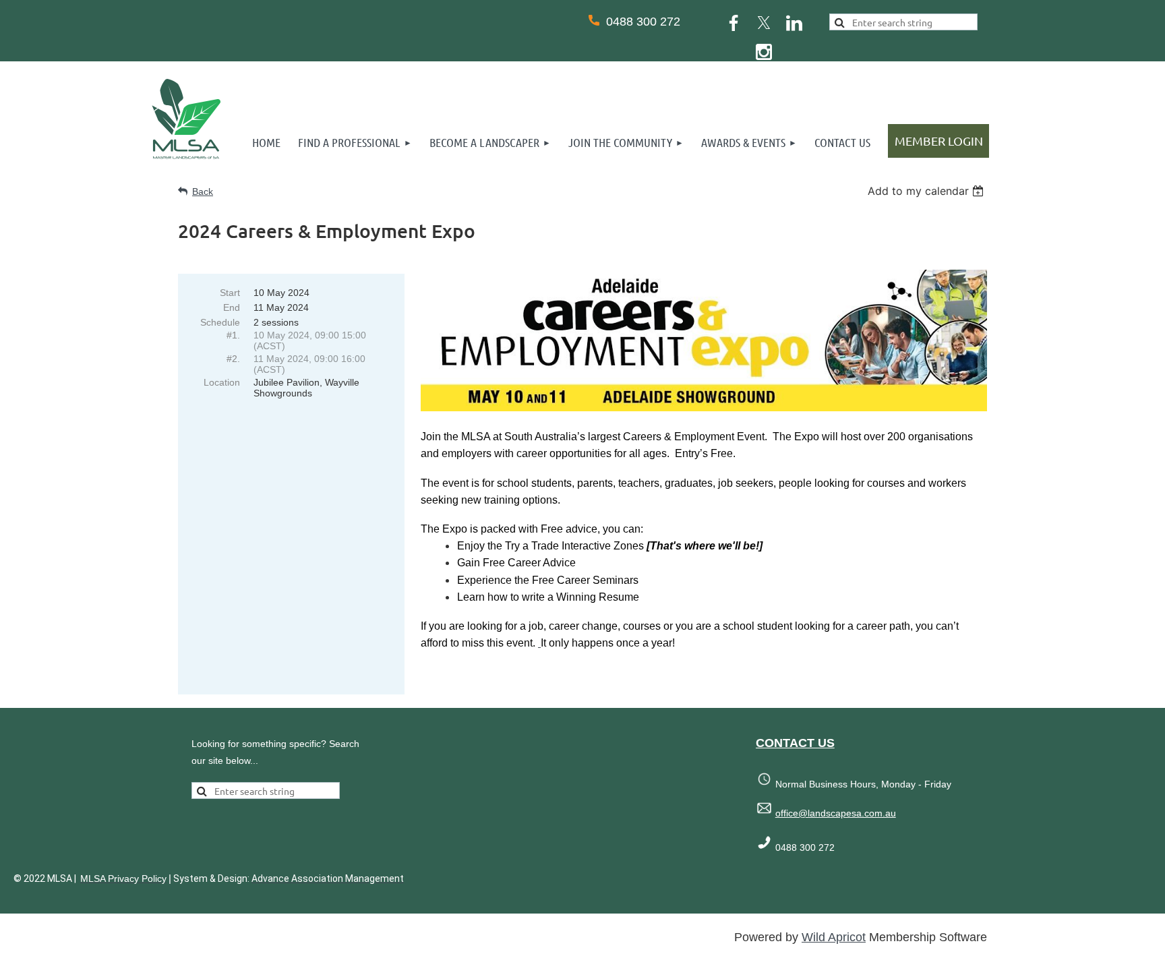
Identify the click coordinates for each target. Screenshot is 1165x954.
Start (230, 292)
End (231, 307)
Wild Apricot (834, 937)
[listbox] (927, 191)
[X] (763, 22)
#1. (233, 335)
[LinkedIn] (794, 22)
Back (202, 191)
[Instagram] (763, 51)
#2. (233, 358)
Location (222, 382)
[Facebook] (733, 22)
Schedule (220, 322)
